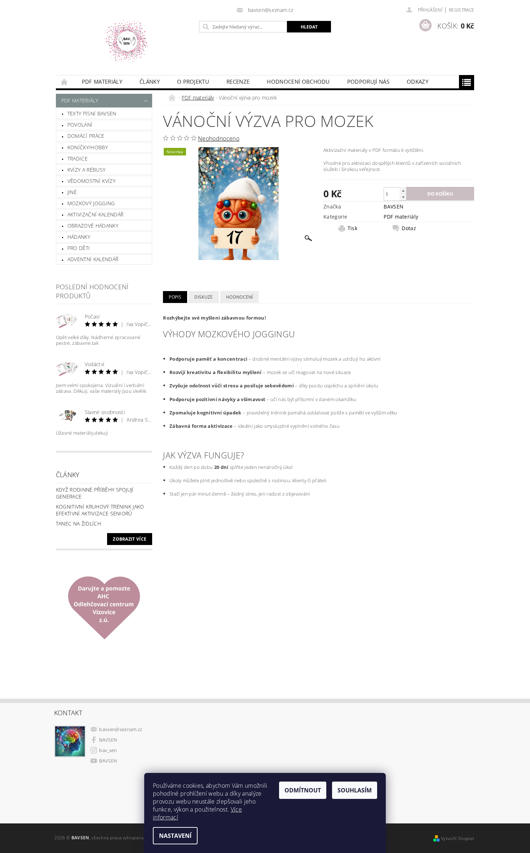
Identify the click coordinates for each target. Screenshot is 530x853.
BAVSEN (393, 206)
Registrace (461, 10)
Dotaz (409, 228)
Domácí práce (86, 135)
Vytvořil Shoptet (457, 838)
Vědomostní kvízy (91, 180)
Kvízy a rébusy (86, 169)
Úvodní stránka (64, 81)
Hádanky (78, 236)
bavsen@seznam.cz (120, 729)
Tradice (77, 158)
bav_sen (108, 750)
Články (150, 81)
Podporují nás (368, 81)
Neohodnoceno (218, 138)
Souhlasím (354, 790)
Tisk (352, 228)
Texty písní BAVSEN (91, 113)
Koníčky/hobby (87, 147)
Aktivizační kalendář (95, 214)
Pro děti (78, 248)
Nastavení (175, 836)
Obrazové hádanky (92, 225)
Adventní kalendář (92, 259)
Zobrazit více (129, 539)
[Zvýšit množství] (403, 190)
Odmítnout (302, 790)
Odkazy (417, 81)
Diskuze (203, 297)
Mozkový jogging (91, 203)
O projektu (193, 81)
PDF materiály (102, 81)
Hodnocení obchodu (298, 81)
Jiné (72, 192)
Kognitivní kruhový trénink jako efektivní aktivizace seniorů (100, 510)
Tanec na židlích (78, 523)
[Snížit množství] (403, 197)
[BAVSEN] (126, 41)
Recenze (237, 81)
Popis (175, 297)
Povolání (80, 124)
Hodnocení (239, 297)
